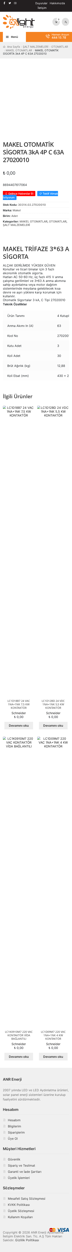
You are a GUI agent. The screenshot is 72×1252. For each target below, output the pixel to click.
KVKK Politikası (19, 1205)
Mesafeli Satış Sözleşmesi (26, 1198)
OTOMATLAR (59, 46)
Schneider (19, 713)
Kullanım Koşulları (20, 1217)
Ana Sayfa (13, 46)
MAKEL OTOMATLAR (19, 50)
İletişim (42, 7)
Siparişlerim (16, 1132)
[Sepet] (56, 21)
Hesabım (14, 1120)
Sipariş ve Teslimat (21, 1165)
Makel (17, 210)
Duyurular (41, 3)
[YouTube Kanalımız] (15, 3)
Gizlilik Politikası (27, 1240)
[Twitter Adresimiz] (9, 3)
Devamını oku (19, 725)
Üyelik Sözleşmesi (21, 1211)
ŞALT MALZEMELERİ (35, 46)
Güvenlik (14, 1159)
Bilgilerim (14, 1126)
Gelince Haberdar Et (20, 193)
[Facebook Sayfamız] (4, 3)
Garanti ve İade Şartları (24, 1172)
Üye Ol (13, 1138)
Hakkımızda (57, 3)
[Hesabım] (65, 21)
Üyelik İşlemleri (19, 1178)
